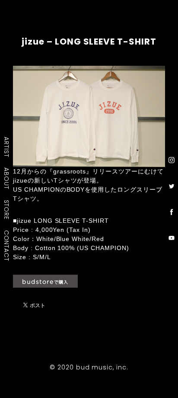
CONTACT (7, 245)
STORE (7, 210)
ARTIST (7, 147)
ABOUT (7, 178)
